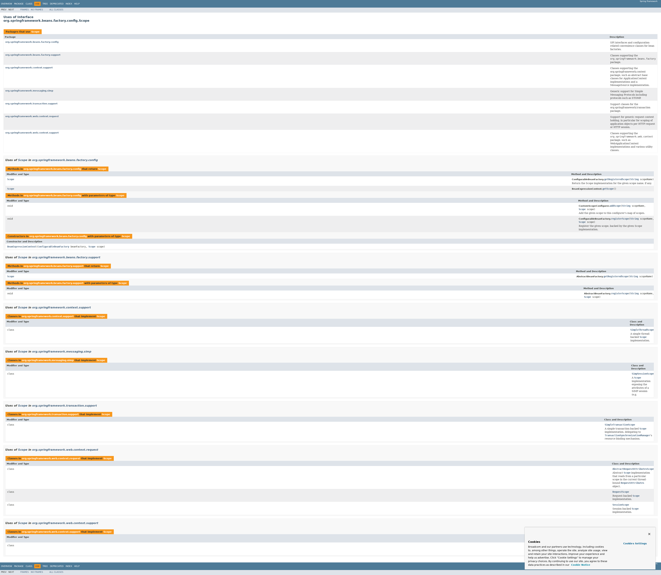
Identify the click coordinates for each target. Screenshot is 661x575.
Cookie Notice (580, 564)
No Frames (37, 9)
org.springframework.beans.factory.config (32, 42)
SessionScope (620, 504)
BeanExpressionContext (21, 246)
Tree (45, 4)
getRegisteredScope (616, 179)
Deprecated (57, 4)
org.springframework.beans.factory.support (32, 55)
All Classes (56, 9)
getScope (607, 188)
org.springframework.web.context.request (32, 116)
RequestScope (620, 491)
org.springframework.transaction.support (31, 103)
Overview (6, 4)
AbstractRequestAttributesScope (633, 469)
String (634, 179)
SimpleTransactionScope (620, 424)
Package (19, 4)
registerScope (620, 218)
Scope (35, 31)
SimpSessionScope (643, 373)
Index (69, 4)
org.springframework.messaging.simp (29, 90)
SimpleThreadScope (642, 329)
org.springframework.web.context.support (32, 132)
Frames (24, 9)
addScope (615, 205)
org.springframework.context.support (29, 67)
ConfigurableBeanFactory (53, 246)
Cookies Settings (635, 543)
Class (29, 4)
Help (77, 4)
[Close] (649, 534)
